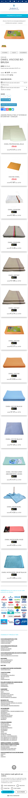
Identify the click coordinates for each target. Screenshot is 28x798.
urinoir (2, 678)
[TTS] (10, 613)
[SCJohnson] (17, 602)
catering (3, 754)
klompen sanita (5, 747)
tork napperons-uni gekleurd (9, 737)
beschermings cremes (7, 694)
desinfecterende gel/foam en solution (11, 703)
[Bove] (10, 616)
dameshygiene (5, 676)
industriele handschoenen (8, 749)
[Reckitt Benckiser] (10, 622)
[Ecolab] (17, 597)
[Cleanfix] (4, 613)
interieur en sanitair (11, 23)
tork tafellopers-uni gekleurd (9, 738)
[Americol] (4, 605)
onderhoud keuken (6, 641)
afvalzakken (4, 712)
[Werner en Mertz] (4, 597)
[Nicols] (24, 613)
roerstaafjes (4, 730)
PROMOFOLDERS (14, 16)
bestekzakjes (4, 726)
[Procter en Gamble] (17, 610)
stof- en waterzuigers (7, 660)
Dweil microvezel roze (14, 539)
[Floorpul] (24, 610)
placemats (4, 733)
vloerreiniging (4, 647)
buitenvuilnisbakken (6, 716)
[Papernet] (4, 602)
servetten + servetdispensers (9, 736)
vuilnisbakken (4, 709)
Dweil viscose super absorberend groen (14, 473)
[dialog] (14, 785)
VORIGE (5, 52)
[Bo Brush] (24, 597)
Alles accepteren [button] (7, 792)
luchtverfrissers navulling (8, 675)
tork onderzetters (6, 725)
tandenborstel (5, 723)
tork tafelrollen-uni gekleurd (9, 740)
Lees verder (9, 782)
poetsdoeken (4, 686)
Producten (6, 21)
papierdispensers (5, 669)
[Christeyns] (10, 597)
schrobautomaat (5, 662)
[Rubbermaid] (10, 602)
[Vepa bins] (17, 605)
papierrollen (4, 685)
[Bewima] (17, 599)
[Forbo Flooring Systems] (10, 610)
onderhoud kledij (5, 643)
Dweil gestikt (14, 275)
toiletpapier (4, 674)
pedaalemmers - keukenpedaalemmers (12, 711)
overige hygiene (5, 704)
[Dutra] (4, 616)
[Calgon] (17, 622)
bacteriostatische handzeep (9, 697)
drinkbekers (4, 729)
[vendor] (17, 613)
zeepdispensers (5, 693)
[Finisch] (4, 621)
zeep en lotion (5, 690)
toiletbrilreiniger (5, 679)
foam (2, 692)
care (2, 755)
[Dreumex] (10, 605)
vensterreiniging (5, 650)
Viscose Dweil (14, 177)
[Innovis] (4, 610)
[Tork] (24, 599)
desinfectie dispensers (7, 701)
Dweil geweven (14, 209)
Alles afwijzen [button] (21, 792)
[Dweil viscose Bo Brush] (14, 34)
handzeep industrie (6, 696)
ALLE (13, 52)
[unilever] (24, 616)
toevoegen (5, 99)
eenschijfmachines (6, 661)
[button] (14, 795)
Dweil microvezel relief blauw (14, 572)
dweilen (20, 23)
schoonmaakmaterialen (17, 21)
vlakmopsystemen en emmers (9, 655)
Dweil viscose (14, 341)
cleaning (3, 756)
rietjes (2, 731)
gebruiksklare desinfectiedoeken (10, 705)
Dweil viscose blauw (14, 406)
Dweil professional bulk (14, 144)
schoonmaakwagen (6, 654)
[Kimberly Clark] (24, 602)
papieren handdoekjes (7, 683)
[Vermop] (10, 607)
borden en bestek (6, 734)
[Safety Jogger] (17, 607)
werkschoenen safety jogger (9, 745)
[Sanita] (24, 607)
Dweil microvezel (14, 507)
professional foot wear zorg (8, 748)
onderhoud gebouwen (7, 640)
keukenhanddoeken (6, 727)
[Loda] (17, 616)
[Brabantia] (24, 605)
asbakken (3, 719)
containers (4, 718)
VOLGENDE (23, 52)
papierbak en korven (7, 715)
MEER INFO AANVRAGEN (9, 104)
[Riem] (10, 599)
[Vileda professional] (4, 599)
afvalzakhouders (5, 714)
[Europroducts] (24, 622)
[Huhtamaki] (4, 607)
